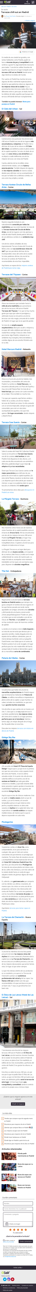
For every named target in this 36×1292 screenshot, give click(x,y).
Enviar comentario (26, 1241)
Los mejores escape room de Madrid (15, 1130)
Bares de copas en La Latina (25, 1165)
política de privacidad (8, 1242)
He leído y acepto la (9, 1241)
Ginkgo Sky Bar (8, 737)
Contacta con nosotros (27, 1285)
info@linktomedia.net (10, 1257)
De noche (14, 7)
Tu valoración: (18, 1233)
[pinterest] (12, 1279)
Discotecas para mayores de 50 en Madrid (17, 1134)
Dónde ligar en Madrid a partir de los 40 (16, 1140)
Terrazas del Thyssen (11, 274)
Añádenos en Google (27, 52)
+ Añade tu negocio (30, 21)
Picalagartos (7, 822)
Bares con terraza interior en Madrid (24, 1186)
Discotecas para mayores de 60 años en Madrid (19, 1143)
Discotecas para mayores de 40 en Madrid (17, 1124)
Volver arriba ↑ (18, 1267)
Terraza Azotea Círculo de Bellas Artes (16, 186)
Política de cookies (7, 1290)
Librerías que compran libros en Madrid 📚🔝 (18, 1127)
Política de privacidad (22, 1288)
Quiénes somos (16, 1285)
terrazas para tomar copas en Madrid (16, 909)
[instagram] (8, 1279)
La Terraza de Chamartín (13, 917)
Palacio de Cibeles (10, 658)
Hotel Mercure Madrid (11, 349)
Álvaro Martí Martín (11, 16)
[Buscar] (33, 2)
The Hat (5, 571)
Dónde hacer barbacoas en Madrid (15, 1137)
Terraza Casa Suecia (10, 422)
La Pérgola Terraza (10, 499)
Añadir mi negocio (18, 1104)
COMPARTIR (27, 4)
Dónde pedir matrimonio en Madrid (26, 1154)
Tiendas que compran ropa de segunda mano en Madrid (18, 1119)
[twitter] (5, 1279)
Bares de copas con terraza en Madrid (25, 1176)
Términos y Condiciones (9, 1288)
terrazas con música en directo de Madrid (17, 729)
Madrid (8, 7)
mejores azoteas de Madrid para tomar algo (17, 266)
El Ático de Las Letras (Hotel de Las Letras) (18, 996)
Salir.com (3, 7)
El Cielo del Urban (10, 109)
